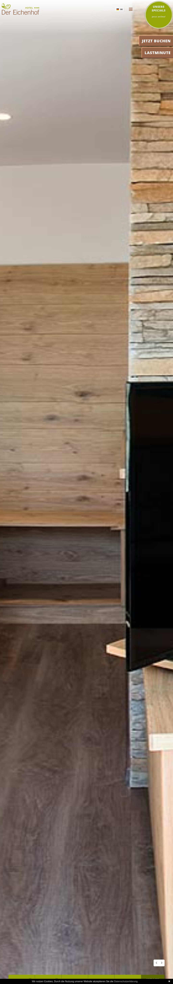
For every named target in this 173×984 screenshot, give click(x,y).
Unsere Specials (159, 11)
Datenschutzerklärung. (126, 981)
